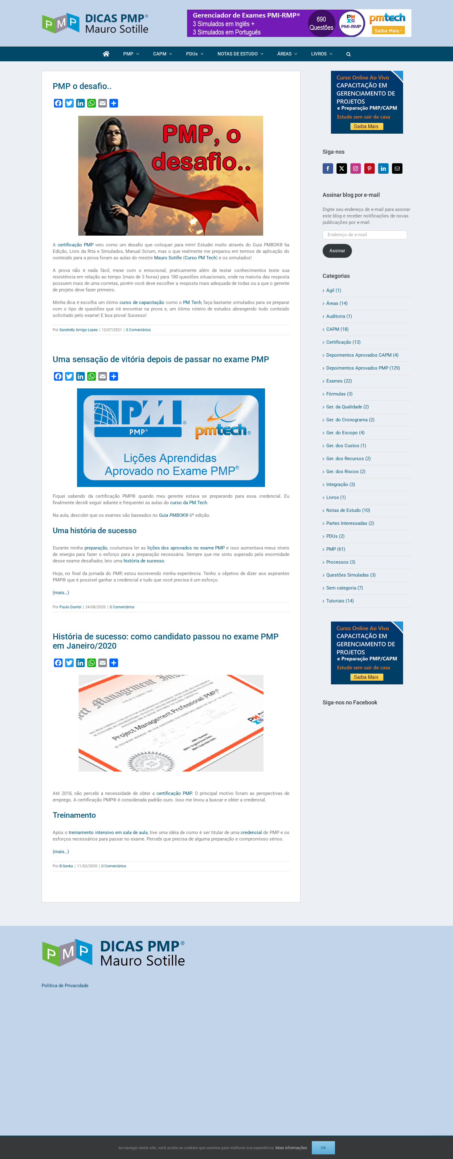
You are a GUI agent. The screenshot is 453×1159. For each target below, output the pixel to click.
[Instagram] (355, 168)
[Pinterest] (369, 168)
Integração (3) (340, 484)
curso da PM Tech (188, 502)
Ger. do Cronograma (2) (350, 420)
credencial (251, 832)
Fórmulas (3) (339, 394)
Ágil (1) (333, 290)
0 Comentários (138, 330)
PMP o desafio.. (82, 86)
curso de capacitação (142, 302)
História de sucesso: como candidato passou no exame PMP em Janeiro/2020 (166, 641)
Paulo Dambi (70, 607)
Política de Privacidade (65, 985)
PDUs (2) (335, 536)
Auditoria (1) (339, 316)
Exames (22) (339, 381)
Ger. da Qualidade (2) (347, 407)
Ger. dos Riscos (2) (345, 471)
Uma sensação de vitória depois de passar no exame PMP (161, 359)
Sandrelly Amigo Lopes (78, 330)
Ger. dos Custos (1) (346, 445)
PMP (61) (335, 549)
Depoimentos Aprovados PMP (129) (363, 368)
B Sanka (66, 866)
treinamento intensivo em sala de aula (108, 832)
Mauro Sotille (168, 258)
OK (323, 1147)
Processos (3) (340, 562)
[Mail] (397, 168)
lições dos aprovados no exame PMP (186, 548)
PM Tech (192, 302)
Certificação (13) (343, 342)
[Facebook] (328, 168)
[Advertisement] (367, 824)
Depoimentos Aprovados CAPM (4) (362, 355)
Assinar (337, 250)
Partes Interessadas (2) (350, 523)
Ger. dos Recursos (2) (348, 458)
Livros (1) (336, 497)
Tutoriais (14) (340, 601)
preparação (96, 548)
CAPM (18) (337, 329)
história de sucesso (144, 561)
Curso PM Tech (200, 258)
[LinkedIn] (383, 168)
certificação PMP (75, 245)
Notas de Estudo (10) (348, 510)
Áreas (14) (337, 303)
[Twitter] (342, 168)
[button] (348, 54)
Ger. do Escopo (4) (345, 433)
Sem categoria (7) (344, 588)
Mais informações (291, 1147)
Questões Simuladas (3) (351, 575)
